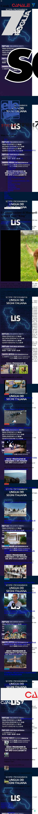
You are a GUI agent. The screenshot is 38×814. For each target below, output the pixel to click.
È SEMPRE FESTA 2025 (15, 152)
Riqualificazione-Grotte (20, 684)
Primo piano (11, 176)
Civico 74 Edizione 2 (14, 174)
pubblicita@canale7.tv (7, 806)
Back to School (12, 187)
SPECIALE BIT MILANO (15, 171)
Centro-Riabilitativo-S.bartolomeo (19, 562)
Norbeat (20, 592)
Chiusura (14, 564)
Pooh (20, 654)
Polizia (8, 221)
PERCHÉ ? (11, 148)
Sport (5, 607)
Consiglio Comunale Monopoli (16, 172)
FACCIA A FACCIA (14, 155)
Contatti (6, 195)
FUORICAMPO (12, 156)
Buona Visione (12, 168)
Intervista (24, 624)
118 (23, 409)
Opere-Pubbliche (15, 530)
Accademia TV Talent (14, 184)
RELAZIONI (11, 160)
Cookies (3, 807)
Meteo (6, 502)
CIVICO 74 (11, 169)
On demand (7, 142)
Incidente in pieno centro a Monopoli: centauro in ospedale (17, 428)
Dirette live (7, 196)
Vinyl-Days (14, 592)
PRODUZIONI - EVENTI (15, 158)
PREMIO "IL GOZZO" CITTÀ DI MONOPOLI (22, 150)
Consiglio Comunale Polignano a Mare (19, 180)
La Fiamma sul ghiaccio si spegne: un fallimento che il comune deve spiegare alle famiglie (19, 551)
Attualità (5, 223)
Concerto (11, 654)
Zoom (9, 179)
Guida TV (7, 192)
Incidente (12, 409)
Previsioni (15, 502)
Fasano (6, 624)
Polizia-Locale (22, 439)
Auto (16, 409)
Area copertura (8, 198)
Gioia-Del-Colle (8, 469)
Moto (20, 409)
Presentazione (27, 592)
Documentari (11, 185)
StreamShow (11, 812)
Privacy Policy (11, 807)
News (6, 193)
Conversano (7, 592)
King (3, 221)
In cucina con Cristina (14, 188)
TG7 (5, 140)
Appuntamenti (8, 454)
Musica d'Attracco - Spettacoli (16, 177)
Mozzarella (25, 469)
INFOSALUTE (12, 164)
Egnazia (16, 654)
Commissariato (17, 221)
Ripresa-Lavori (24, 530)
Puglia (10, 502)
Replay (10, 182)
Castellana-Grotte (9, 684)
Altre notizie (7, 685)
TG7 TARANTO (13, 147)
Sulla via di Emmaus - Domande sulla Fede (20, 163)
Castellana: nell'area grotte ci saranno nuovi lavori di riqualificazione (20, 673)
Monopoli (27, 221)
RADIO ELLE (12, 166)
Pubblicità (10, 190)
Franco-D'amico (17, 624)
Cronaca (6, 394)
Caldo (19, 502)
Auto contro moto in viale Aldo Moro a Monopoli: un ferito (18, 399)
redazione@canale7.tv (7, 804)
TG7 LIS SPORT (13, 161)
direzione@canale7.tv (27, 718)
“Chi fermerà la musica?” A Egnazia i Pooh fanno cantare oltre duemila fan (20, 643)
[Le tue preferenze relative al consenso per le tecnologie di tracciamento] (35, 811)
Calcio (10, 624)
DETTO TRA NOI (13, 153)
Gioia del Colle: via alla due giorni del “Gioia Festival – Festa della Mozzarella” (20, 458)
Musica (6, 639)
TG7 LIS (10, 145)
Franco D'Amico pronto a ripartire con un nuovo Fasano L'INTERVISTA (19, 612)
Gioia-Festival (17, 469)
